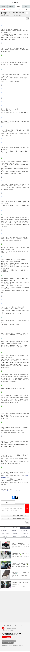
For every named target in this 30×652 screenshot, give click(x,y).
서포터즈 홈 (4, 6)
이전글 (15, 518)
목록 (28, 18)
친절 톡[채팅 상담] (6, 637)
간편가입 (9, 625)
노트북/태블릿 (24, 536)
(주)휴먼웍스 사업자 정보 (10, 628)
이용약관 (14, 640)
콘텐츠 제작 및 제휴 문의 (7, 642)
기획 (5, 538)
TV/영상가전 (25, 533)
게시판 (18, 6)
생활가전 (5, 536)
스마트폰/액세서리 (25, 530)
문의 (11, 9)
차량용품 (25, 528)
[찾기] (26, 9)
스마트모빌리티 (5, 533)
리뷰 (4, 9)
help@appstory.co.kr (10, 630)
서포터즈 (15, 2)
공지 (19, 9)
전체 (5, 528)
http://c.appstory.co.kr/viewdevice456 (10, 490)
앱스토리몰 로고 (3, 629)
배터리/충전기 (4, 530)
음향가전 (15, 528)
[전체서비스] (1, 2)
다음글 (14, 515)
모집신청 (11, 6)
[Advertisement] (15, 607)
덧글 (7, 502)
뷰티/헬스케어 (14, 536)
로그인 (3, 625)
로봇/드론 (15, 533)
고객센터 (15, 625)
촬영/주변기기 (14, 530)
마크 (26, 6)
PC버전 (20, 625)
